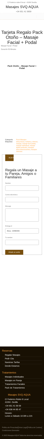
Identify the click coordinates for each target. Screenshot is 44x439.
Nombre (8, 183)
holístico (28, 142)
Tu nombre (8, 237)
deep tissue (20, 142)
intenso (35, 142)
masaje (18, 143)
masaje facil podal (29, 143)
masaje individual (22, 145)
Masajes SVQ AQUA (22, 7)
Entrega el (8, 226)
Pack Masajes (21, 140)
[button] (4, 16)
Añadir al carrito (14, 252)
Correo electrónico (11, 194)
